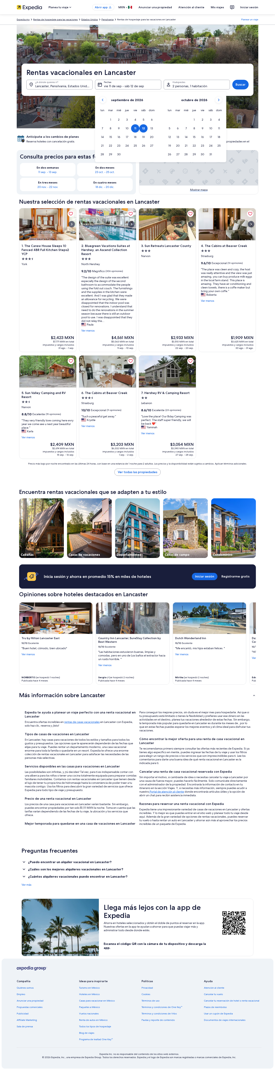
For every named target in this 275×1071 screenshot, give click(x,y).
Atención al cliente (191, 7)
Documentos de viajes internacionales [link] (224, 1020)
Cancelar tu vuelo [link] (213, 994)
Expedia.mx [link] (23, 19)
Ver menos (88, 330)
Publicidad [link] (23, 1013)
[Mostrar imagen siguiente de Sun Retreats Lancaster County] (191, 224)
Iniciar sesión (249, 7)
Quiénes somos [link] (25, 987)
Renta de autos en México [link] (93, 1020)
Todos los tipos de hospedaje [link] (95, 1026)
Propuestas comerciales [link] (29, 1007)
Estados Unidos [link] (89, 19)
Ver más (26, 884)
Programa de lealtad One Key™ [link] (96, 1039)
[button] (110, 120)
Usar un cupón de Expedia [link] (218, 1013)
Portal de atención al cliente (166, 791)
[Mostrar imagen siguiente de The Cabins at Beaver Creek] (251, 224)
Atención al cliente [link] (214, 987)
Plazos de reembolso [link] (215, 1007)
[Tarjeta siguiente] (251, 643)
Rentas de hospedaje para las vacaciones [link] (55, 19)
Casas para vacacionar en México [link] (97, 1000)
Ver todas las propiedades (137, 472)
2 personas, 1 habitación (190, 86)
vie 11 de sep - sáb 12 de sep (124, 86)
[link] (71, 213)
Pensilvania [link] (107, 19)
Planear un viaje (249, 19)
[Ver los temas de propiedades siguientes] (256, 528)
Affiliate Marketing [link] (27, 1020)
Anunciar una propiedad (155, 7)
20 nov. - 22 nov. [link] (47, 187)
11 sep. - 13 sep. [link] (47, 172)
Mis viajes (217, 7)
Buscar (240, 84)
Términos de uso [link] (150, 1000)
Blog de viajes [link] (86, 1033)
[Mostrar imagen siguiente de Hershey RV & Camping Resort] (191, 371)
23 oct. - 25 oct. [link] (105, 172)
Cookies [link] (146, 994)
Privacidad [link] (147, 987)
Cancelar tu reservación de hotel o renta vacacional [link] (231, 1000)
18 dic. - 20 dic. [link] (104, 187)
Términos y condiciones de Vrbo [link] (159, 1013)
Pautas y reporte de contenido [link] (158, 1020)
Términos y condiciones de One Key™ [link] (162, 1007)
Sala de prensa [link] (25, 1026)
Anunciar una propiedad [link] (30, 1000)
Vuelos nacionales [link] (89, 1013)
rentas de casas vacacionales (82, 722)
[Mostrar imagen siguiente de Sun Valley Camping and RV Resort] (71, 371)
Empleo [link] (21, 994)
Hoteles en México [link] (89, 994)
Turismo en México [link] (89, 987)
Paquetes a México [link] (89, 1007)
